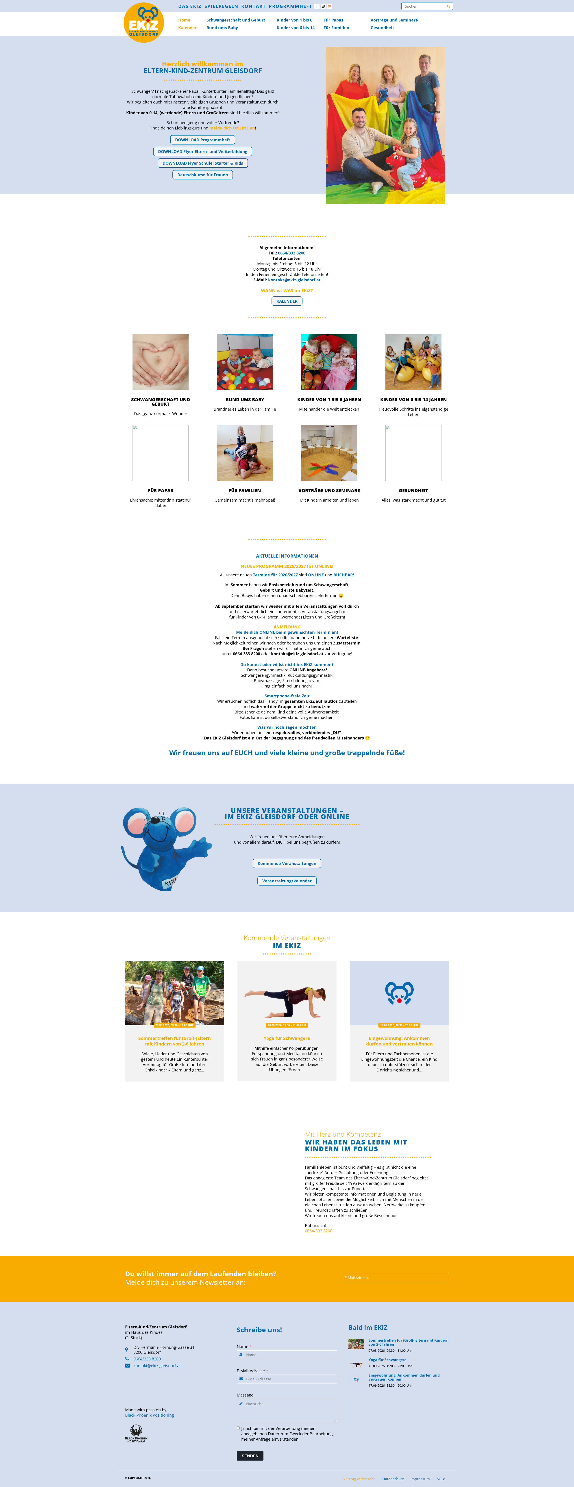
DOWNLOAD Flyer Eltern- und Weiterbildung (202, 151)
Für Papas (333, 20)
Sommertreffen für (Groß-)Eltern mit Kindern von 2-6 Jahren (174, 1041)
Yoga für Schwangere (287, 1038)
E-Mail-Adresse (252, 1370)
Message (245, 1395)
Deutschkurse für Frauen (202, 174)
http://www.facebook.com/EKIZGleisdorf (317, 6)
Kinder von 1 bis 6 (294, 20)
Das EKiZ (190, 6)
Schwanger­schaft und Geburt (236, 20)
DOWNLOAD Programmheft (202, 139)
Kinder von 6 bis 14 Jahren (413, 400)
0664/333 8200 (318, 1230)
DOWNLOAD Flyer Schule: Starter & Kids (203, 163)
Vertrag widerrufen (359, 1478)
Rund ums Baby (222, 27)
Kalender (187, 27)
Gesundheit (382, 27)
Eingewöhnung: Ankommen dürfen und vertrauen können (399, 1041)
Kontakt (253, 6)
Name (244, 1346)
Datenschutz (393, 1478)
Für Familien (336, 27)
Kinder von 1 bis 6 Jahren (329, 400)
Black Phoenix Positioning (149, 1415)
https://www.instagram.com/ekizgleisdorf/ (323, 6)
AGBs (441, 1478)
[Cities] (329, 6)
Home (184, 20)
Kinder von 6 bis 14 (296, 27)
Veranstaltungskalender (287, 881)
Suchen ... (448, 6)
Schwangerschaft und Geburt (160, 402)
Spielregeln (221, 6)
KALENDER (287, 301)
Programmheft (290, 6)
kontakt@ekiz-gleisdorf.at (157, 1365)
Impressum (420, 1478)
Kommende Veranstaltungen (287, 863)
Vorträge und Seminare (394, 20)
